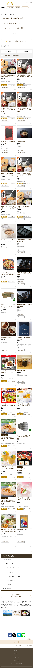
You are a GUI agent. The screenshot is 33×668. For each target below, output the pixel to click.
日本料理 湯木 (4, 148)
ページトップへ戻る (29, 639)
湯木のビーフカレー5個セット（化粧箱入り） (8, 142)
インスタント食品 (28, 646)
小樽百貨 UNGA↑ (21, 246)
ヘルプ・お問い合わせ (16, 663)
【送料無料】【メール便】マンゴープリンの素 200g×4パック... (8, 468)
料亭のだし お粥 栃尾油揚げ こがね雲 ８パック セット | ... (8, 174)
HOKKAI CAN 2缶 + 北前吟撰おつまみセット (24, 305)
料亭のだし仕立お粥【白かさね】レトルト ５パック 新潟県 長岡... (24, 110)
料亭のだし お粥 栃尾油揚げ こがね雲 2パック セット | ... (24, 207)
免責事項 (16, 657)
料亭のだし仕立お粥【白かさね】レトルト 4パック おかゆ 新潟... (24, 76)
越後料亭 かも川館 (5, 81)
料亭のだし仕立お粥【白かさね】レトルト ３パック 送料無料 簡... (8, 110)
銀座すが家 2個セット (22, 370)
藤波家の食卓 (20, 534)
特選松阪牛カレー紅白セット (8, 337)
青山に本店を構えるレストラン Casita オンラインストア (24, 345)
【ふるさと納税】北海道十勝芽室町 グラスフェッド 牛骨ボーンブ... (8, 439)
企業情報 (16, 650)
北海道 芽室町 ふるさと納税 (7, 443)
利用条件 (16, 653)
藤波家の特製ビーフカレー (23, 529)
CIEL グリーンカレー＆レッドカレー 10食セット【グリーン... (8, 530)
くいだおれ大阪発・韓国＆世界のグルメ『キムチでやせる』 (8, 537)
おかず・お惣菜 (7, 559)
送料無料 (18, 7)
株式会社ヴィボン (5, 247)
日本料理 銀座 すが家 (22, 375)
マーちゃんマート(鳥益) (22, 412)
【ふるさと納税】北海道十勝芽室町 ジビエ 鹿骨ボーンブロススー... (8, 502)
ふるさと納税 (10, 7)
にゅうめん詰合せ (21, 141)
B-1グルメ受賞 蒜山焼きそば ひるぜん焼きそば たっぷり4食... (8, 273)
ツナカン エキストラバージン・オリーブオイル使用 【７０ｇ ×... (8, 241)
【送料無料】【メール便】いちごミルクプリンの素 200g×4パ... (24, 499)
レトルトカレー (11, 572)
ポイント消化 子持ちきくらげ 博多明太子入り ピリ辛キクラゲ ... (8, 372)
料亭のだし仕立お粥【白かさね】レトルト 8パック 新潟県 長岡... (8, 208)
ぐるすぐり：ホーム (5, 646)
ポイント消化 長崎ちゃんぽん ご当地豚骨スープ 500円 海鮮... (8, 405)
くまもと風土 (4, 279)
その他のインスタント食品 (14, 576)
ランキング (25, 7)
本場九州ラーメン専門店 (7, 379)
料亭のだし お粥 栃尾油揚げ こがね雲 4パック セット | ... (8, 75)
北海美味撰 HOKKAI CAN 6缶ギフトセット (24, 240)
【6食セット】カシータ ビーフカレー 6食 (24, 338)
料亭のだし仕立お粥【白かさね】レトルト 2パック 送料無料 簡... (24, 175)
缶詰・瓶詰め (11, 580)
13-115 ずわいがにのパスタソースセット (24, 469)
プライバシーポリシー (16, 660)
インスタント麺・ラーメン (14, 568)
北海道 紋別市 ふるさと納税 (23, 474)
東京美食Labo (4, 342)
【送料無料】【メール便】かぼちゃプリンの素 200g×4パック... (24, 405)
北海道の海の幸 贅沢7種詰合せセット (24, 273)
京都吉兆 (19, 146)
